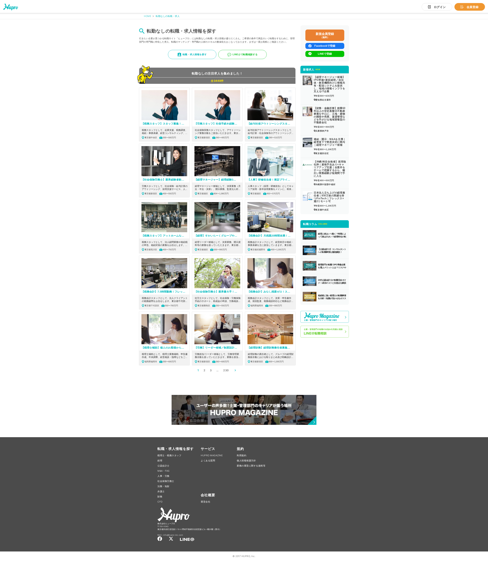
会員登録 (473, 7)
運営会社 (205, 501)
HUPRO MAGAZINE (212, 455)
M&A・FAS (163, 470)
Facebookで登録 (324, 45)
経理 (159, 460)
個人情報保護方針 (246, 460)
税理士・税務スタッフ (169, 455)
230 (226, 370)
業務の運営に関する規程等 (251, 465)
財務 (159, 496)
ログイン (440, 7)
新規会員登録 (325, 35)
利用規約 (241, 455)
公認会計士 (163, 465)
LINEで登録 (325, 53)
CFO (160, 501)
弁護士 (161, 491)
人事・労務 (163, 476)
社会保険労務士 (165, 481)
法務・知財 (163, 486)
